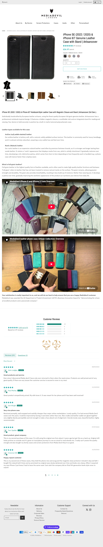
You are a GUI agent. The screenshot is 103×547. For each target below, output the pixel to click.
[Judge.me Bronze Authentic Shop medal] (46, 344)
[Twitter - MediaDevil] (87, 509)
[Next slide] (58, 96)
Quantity (66, 60)
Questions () (23, 355)
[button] (10, 96)
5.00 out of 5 (23, 328)
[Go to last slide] (3, 96)
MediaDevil (38, 535)
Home (3, 31)
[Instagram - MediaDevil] (90, 509)
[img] (8, 367)
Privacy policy (57, 535)
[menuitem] (18, 23)
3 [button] (52, 475)
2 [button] (48, 475)
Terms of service (67, 535)
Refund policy (48, 535)
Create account (88, 2)
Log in (80, 2)
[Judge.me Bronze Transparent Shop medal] (57, 344)
